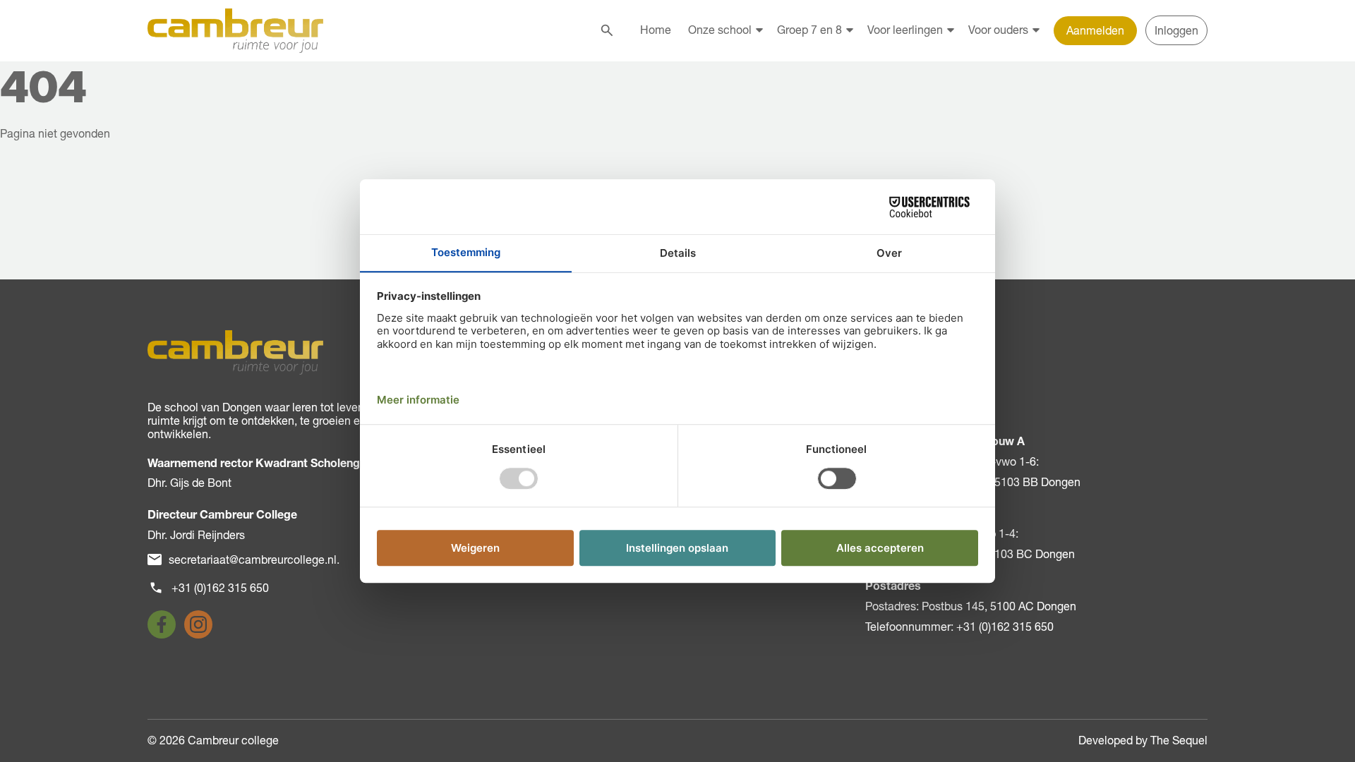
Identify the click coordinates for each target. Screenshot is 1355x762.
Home (655, 30)
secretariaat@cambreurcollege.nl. (254, 559)
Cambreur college (233, 740)
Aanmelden (1095, 30)
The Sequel (1179, 740)
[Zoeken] (607, 30)
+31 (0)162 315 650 (220, 588)
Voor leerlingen (905, 30)
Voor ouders (998, 30)
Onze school (720, 30)
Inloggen (1176, 30)
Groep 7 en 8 (809, 30)
